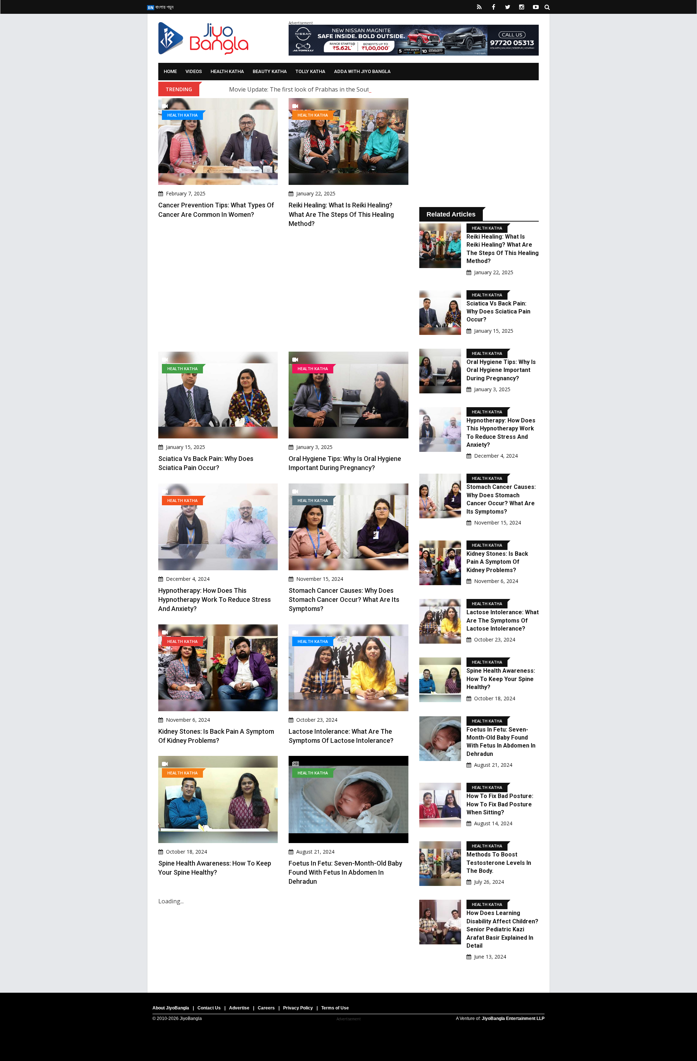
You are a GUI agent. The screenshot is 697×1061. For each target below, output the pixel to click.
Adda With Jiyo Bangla (362, 71)
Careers (266, 1008)
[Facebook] (493, 6)
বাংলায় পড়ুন (164, 7)
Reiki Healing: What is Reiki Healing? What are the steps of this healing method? (341, 214)
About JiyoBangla (170, 1008)
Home (170, 71)
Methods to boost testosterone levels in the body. (498, 862)
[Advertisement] (283, 290)
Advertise (239, 1008)
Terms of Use (335, 1008)
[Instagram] (521, 6)
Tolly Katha (310, 71)
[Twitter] (507, 6)
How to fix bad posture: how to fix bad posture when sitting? (499, 804)
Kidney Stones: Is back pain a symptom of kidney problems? (497, 562)
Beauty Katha (270, 71)
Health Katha (227, 71)
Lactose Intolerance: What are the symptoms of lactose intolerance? (502, 620)
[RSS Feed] (479, 6)
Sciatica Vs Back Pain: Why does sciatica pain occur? (498, 311)
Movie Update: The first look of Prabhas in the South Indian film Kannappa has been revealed (356, 89)
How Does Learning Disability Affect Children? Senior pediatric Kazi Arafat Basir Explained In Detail (502, 929)
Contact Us (209, 1008)
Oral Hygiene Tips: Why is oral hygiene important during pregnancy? (501, 370)
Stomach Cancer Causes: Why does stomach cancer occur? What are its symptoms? (344, 599)
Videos (194, 71)
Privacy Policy (298, 1008)
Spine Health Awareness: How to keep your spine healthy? (500, 679)
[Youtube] (535, 6)
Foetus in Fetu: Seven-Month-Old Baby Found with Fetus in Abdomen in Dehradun (345, 872)
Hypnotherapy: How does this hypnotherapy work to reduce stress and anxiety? (214, 599)
